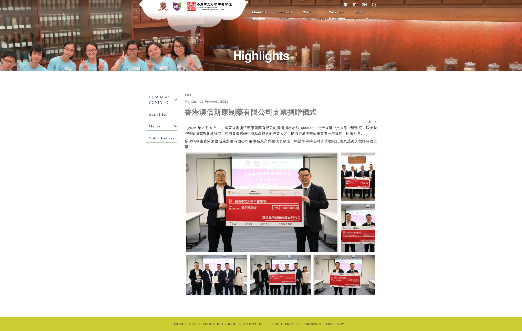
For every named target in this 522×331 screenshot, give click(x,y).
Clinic (359, 12)
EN (364, 5)
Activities (158, 114)
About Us (259, 12)
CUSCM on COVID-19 (159, 100)
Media (154, 126)
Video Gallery (162, 138)
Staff (307, 12)
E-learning (337, 18)
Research (336, 12)
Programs (285, 12)
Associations (365, 18)
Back (188, 94)
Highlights (260, 18)
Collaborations (315, 18)
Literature (285, 18)
